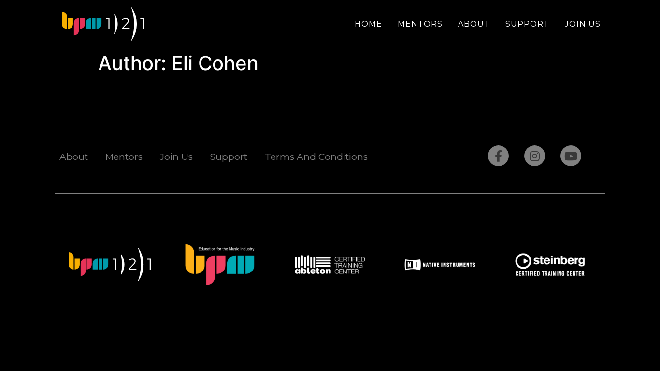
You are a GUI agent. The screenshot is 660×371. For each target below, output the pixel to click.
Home (368, 24)
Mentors (420, 24)
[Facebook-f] (498, 155)
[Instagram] (534, 155)
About (474, 24)
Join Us (583, 24)
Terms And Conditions (316, 156)
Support (527, 24)
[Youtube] (570, 155)
